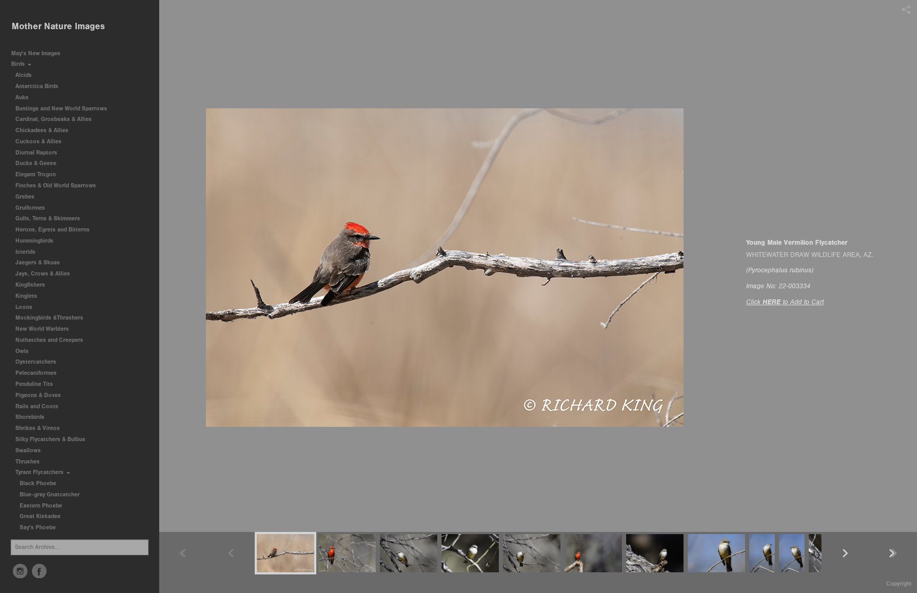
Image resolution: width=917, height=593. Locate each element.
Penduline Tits (35, 384)
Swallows (28, 450)
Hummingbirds (35, 240)
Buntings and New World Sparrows (62, 108)
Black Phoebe (38, 483)
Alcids (24, 75)
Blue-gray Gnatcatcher (50, 494)
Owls (22, 351)
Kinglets (26, 296)
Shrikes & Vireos (37, 428)
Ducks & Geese (36, 163)
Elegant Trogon (35, 174)
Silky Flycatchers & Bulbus (50, 439)
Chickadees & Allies (42, 130)
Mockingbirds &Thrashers (49, 317)
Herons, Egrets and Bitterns (53, 229)
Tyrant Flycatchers (40, 472)
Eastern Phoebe (41, 505)
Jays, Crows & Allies (42, 273)
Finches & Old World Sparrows (55, 185)
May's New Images (35, 53)
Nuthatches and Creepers (49, 340)
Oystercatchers (35, 361)
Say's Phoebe (38, 527)
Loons (23, 307)
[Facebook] (39, 571)
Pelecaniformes (36, 372)
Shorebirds (30, 417)
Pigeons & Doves (38, 395)
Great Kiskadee (40, 516)
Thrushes (28, 461)
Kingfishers (31, 284)
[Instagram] (20, 571)
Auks (22, 97)
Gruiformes (31, 207)
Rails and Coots (36, 406)
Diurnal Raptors (37, 152)
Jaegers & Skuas (38, 262)
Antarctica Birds (37, 86)
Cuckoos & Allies (39, 141)
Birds (19, 64)
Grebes (25, 196)
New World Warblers (43, 328)
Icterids (25, 251)
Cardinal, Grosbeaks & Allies (53, 119)
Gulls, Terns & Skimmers (48, 218)
